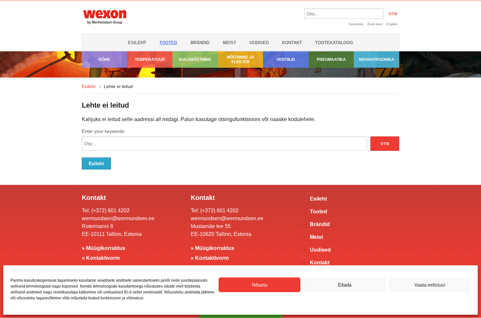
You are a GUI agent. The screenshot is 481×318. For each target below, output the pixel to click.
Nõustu (259, 285)
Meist (229, 42)
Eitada (344, 285)
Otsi (385, 144)
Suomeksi (355, 24)
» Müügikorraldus (103, 248)
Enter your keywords (103, 131)
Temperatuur (150, 59)
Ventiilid (285, 59)
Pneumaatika (331, 59)
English (392, 24)
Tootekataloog (334, 42)
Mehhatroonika (376, 59)
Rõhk (104, 59)
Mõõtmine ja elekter (240, 59)
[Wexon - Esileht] (105, 25)
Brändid (199, 42)
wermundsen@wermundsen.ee (118, 218)
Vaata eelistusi (429, 285)
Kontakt (292, 42)
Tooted (168, 42)
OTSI (393, 14)
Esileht (137, 42)
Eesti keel (374, 24)
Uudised (259, 42)
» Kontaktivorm (101, 258)
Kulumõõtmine (195, 59)
